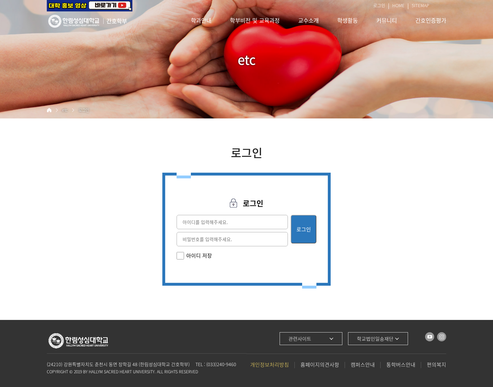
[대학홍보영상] (89, 5)
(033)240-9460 (221, 364)
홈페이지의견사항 (319, 364)
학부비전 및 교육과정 (255, 20)
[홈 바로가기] (49, 110)
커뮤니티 (386, 20)
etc (65, 110)
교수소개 (308, 20)
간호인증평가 (430, 20)
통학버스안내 (400, 364)
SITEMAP (420, 5)
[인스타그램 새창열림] (441, 336)
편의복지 (436, 364)
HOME (398, 5)
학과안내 (201, 20)
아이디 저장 (199, 255)
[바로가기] (429, 336)
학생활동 (347, 20)
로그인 (379, 5)
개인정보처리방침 (269, 364)
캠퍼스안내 (363, 364)
